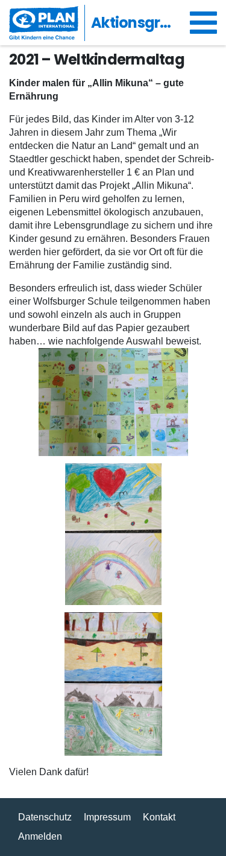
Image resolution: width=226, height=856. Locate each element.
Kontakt (159, 817)
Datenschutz (45, 817)
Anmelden (40, 836)
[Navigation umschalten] (203, 22)
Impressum (107, 817)
